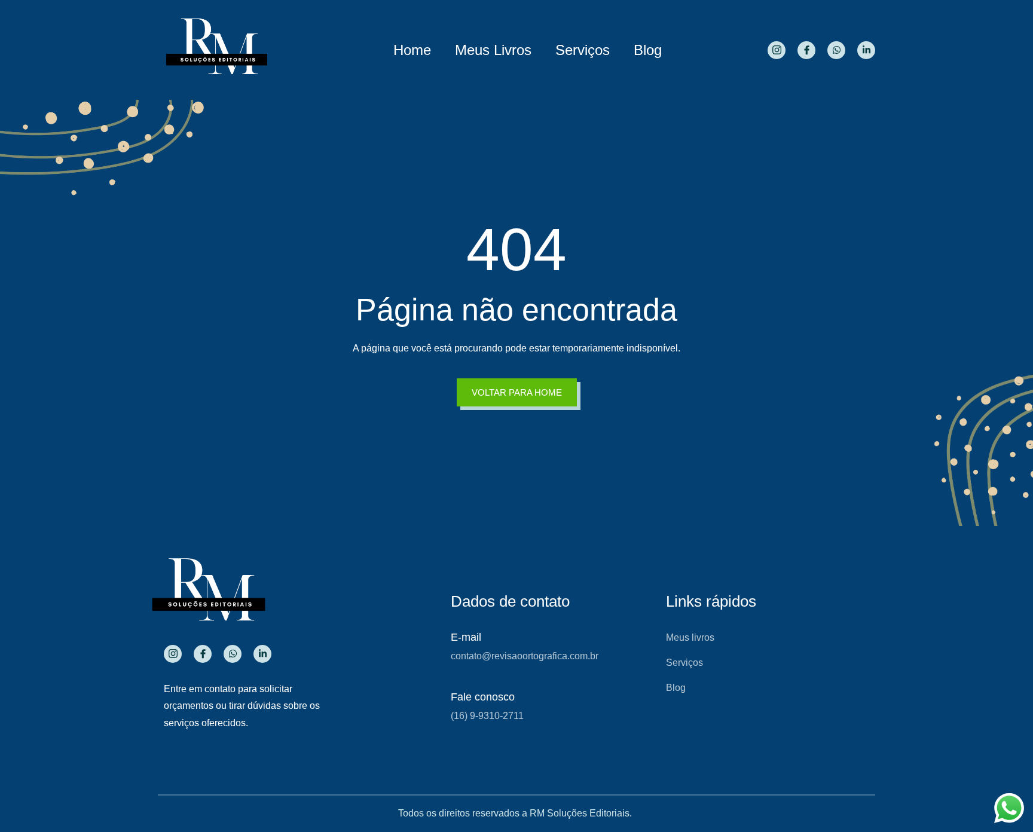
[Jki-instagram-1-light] (777, 50)
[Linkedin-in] (866, 50)
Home (412, 50)
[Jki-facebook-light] (806, 50)
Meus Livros (493, 50)
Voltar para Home (517, 392)
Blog (648, 50)
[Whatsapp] (836, 50)
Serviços (582, 50)
